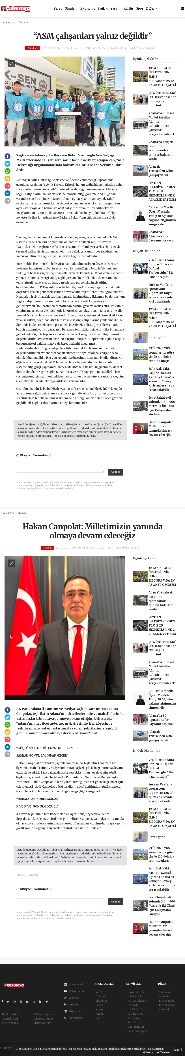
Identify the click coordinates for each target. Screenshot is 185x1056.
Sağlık (103, 8)
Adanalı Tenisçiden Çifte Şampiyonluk (161, 171)
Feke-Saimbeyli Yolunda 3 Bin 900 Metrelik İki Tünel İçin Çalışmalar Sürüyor (162, 406)
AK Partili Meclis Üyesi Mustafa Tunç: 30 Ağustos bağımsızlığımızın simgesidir (162, 216)
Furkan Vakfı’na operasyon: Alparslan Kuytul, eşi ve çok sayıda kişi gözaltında (161, 293)
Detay (149, 1052)
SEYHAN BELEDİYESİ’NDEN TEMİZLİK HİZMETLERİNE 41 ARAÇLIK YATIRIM (162, 191)
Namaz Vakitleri (137, 1000)
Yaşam (116, 8)
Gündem (71, 8)
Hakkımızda (9, 1014)
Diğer (150, 8)
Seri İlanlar (134, 1022)
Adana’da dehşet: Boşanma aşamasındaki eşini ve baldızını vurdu (161, 150)
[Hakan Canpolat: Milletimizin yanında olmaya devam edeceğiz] (65, 627)
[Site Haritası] (41, 1001)
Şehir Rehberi (135, 1026)
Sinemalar (133, 1018)
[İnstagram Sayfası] (16, 1001)
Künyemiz (75, 1011)
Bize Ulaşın (75, 1018)
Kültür (128, 8)
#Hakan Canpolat (27, 874)
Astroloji (164, 1009)
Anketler (164, 996)
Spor (139, 8)
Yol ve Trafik (135, 996)
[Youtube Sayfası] (22, 1001)
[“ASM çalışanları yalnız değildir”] (65, 101)
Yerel (58, 8)
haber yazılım (8, 1051)
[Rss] (35, 1001)
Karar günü (157, 337)
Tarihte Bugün (136, 1013)
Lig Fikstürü (134, 1009)
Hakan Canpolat (28, 763)
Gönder (115, 471)
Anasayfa (9, 22)
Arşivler (74, 1004)
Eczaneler (133, 1005)
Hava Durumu (136, 992)
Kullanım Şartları (44, 1014)
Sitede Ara (165, 992)
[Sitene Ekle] (48, 1001)
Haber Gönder (43, 1023)
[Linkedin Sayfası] (28, 1001)
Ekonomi (87, 8)
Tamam (165, 1052)
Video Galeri (76, 991)
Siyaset (22, 512)
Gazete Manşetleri (138, 1031)
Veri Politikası (10, 1023)
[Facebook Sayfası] (3, 1001)
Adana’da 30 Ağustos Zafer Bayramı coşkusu (161, 236)
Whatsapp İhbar (43, 1018)
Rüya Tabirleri (167, 1005)
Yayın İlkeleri (10, 1018)
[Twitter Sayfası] (9, 1001)
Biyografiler (166, 1000)
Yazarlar (73, 997)
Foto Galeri (76, 984)
